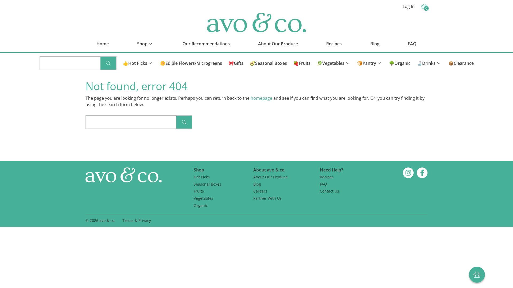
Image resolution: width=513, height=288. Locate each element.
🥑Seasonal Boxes (268, 63)
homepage (261, 98)
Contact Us (329, 191)
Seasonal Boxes (207, 184)
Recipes (327, 176)
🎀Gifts (235, 63)
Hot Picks (202, 176)
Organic (201, 205)
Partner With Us (267, 198)
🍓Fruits (301, 63)
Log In (409, 6)
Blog (257, 184)
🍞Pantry (366, 63)
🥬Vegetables (330, 63)
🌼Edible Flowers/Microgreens (191, 63)
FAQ (323, 184)
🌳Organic (399, 63)
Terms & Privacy (136, 220)
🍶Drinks (426, 63)
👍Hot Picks (135, 63)
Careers (260, 191)
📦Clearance (461, 63)
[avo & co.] (256, 22)
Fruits (199, 191)
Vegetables (203, 198)
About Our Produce (270, 176)
